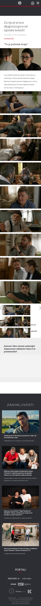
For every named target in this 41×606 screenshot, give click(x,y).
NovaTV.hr (21, 3)
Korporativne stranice (20, 604)
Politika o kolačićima (20, 602)
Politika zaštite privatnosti (20, 600)
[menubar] (32, 3)
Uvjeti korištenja (26, 598)
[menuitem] (32, 3)
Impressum (12, 598)
